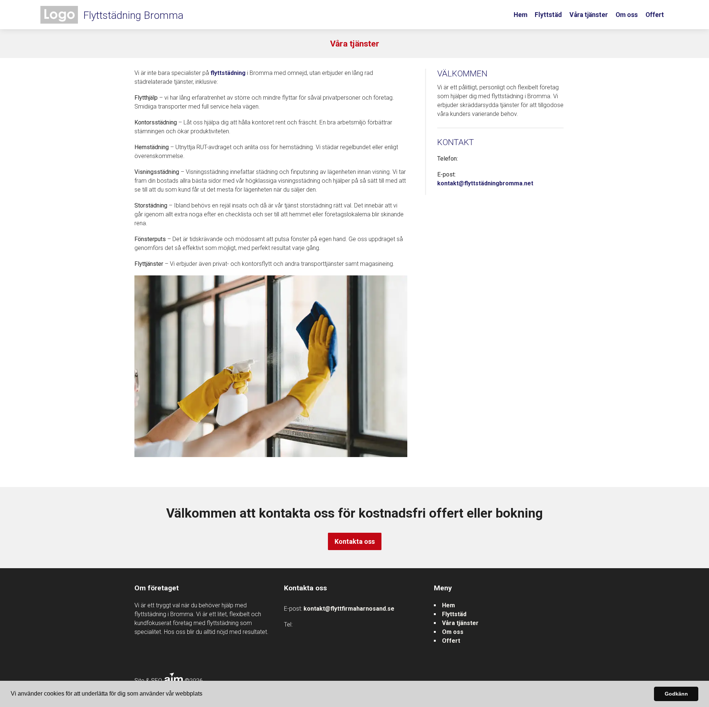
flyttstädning (228, 72)
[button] (205, 694)
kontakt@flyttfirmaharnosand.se (349, 608)
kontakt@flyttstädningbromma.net (485, 183)
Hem (520, 14)
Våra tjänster (588, 14)
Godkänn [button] (676, 694)
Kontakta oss (355, 541)
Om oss (627, 14)
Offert (654, 14)
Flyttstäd (548, 14)
